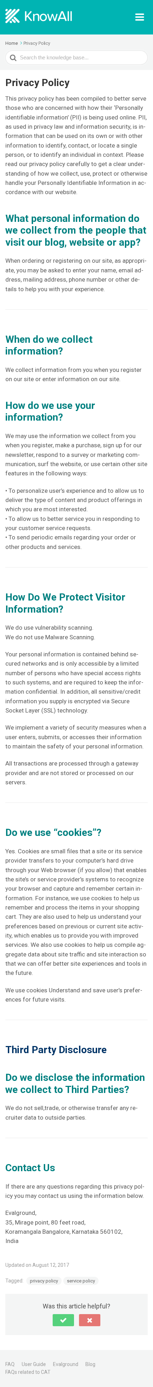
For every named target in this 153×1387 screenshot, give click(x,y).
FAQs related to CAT (28, 1372)
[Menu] (141, 17)
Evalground (65, 1364)
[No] (89, 1320)
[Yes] (63, 1320)
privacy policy (44, 1281)
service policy (81, 1281)
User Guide (34, 1364)
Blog (90, 1364)
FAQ (10, 1364)
